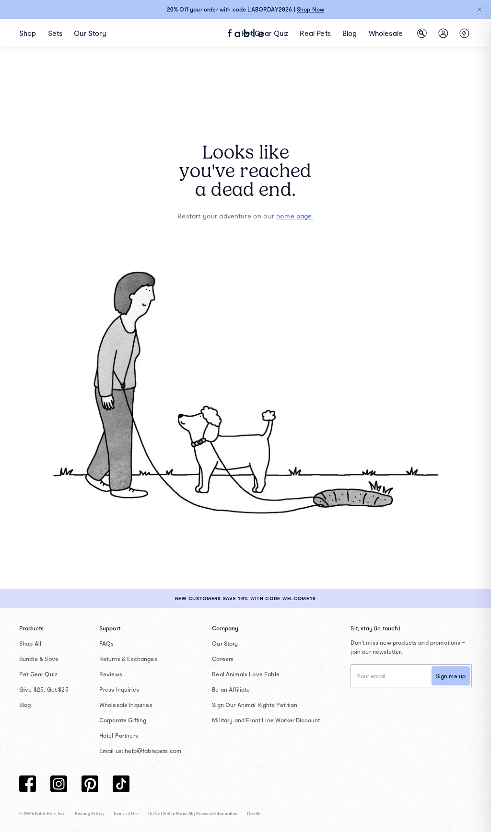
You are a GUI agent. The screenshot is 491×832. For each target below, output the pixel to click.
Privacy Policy (89, 813)
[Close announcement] (479, 9)
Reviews (110, 674)
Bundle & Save (38, 658)
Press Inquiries (119, 689)
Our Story (225, 643)
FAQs (106, 643)
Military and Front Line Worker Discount (266, 720)
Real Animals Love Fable (246, 674)
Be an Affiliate (231, 689)
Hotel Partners (118, 735)
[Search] (422, 33)
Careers (223, 658)
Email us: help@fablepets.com (140, 750)
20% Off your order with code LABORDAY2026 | (245, 9)
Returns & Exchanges (128, 658)
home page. (295, 216)
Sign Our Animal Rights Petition (254, 704)
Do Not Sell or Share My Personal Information (192, 813)
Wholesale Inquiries (125, 704)
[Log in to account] (443, 33)
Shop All (30, 643)
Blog (25, 704)
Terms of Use (126, 813)
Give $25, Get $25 (44, 689)
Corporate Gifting (123, 720)
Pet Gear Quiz (38, 674)
